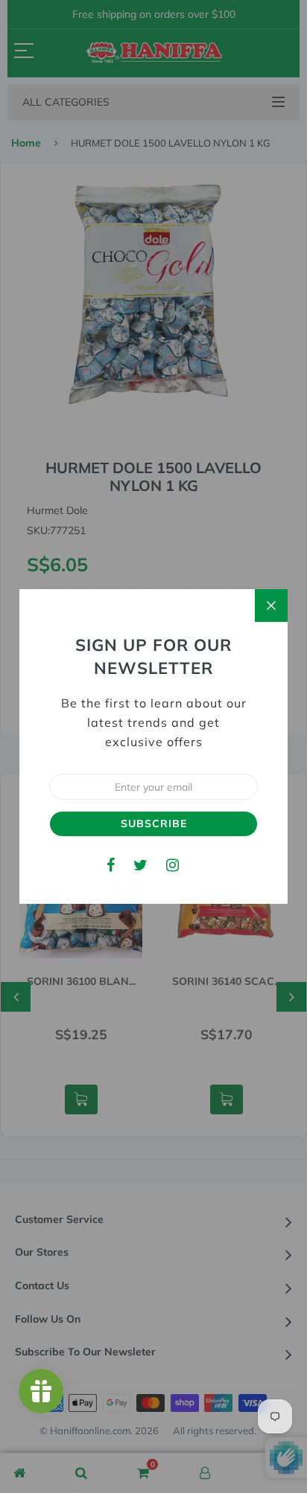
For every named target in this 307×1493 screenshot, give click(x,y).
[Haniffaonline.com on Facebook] (111, 864)
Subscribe (154, 823)
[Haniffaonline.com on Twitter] (140, 864)
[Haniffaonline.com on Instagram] (172, 864)
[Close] (271, 605)
